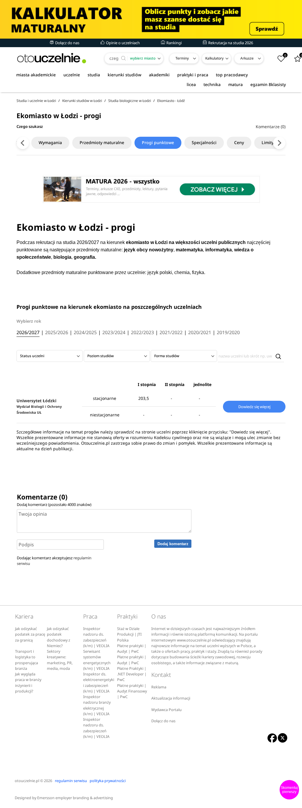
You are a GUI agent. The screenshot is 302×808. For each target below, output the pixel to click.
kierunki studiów (124, 74)
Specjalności (204, 142)
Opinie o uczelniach (122, 42)
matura (235, 84)
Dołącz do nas (66, 42)
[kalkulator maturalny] (151, 19)
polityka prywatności (108, 780)
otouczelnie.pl (27, 780)
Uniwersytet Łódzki (39, 406)
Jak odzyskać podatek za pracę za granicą (30, 634)
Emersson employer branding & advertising (75, 797)
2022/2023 (142, 333)
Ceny (239, 142)
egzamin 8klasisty (268, 84)
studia (94, 74)
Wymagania (50, 142)
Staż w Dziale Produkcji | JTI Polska (129, 634)
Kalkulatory (214, 58)
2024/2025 (85, 333)
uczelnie (71, 74)
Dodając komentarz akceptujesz (54, 560)
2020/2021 (199, 333)
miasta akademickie (36, 74)
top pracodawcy (232, 74)
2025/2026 (56, 333)
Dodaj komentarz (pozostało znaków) (54, 504)
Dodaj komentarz (172, 544)
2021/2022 (171, 333)
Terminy (182, 58)
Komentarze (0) (270, 126)
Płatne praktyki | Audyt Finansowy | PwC (132, 691)
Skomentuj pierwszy (289, 790)
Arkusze (247, 58)
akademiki (159, 74)
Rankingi (173, 42)
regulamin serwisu (71, 780)
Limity (268, 142)
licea (191, 84)
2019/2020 (228, 333)
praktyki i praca (192, 74)
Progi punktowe (158, 142)
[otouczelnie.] (52, 58)
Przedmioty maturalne (102, 142)
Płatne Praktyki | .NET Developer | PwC (132, 674)
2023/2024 (113, 333)
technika (212, 84)
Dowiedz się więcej (254, 406)
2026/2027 (28, 333)
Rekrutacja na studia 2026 (230, 42)
